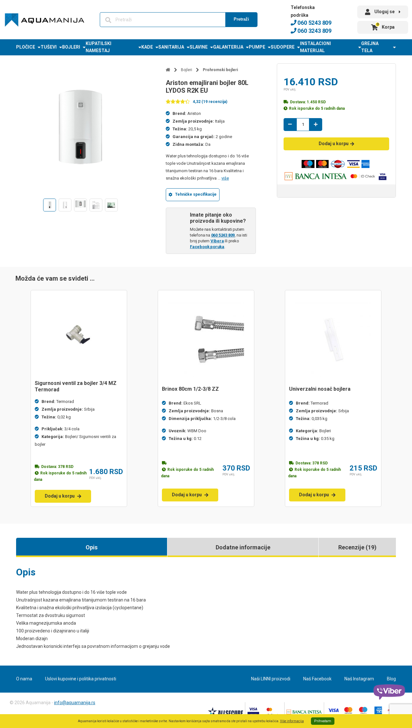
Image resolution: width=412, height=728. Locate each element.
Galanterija (228, 47)
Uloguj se (384, 11)
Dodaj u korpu (334, 143)
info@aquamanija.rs (74, 702)
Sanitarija (171, 47)
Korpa (386, 26)
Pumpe (257, 47)
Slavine (199, 47)
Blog (391, 678)
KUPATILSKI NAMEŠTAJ (98, 47)
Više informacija (292, 721)
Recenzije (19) (357, 547)
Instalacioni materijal (315, 47)
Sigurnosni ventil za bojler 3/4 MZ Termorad (76, 386)
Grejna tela (370, 47)
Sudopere (283, 47)
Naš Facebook (317, 678)
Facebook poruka (207, 246)
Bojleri (71, 47)
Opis (92, 547)
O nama (24, 678)
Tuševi (49, 47)
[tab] (91, 547)
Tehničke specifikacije (196, 194)
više (225, 178)
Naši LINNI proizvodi (270, 678)
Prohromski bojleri (220, 70)
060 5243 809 (314, 22)
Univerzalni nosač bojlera (320, 389)
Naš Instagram (359, 678)
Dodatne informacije (243, 547)
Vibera (217, 240)
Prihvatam (322, 721)
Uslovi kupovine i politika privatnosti (80, 678)
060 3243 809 (314, 30)
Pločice (25, 47)
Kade (147, 47)
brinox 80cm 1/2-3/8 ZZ (190, 389)
